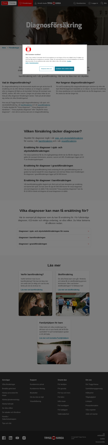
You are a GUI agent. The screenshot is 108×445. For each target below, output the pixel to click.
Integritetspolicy (33, 63)
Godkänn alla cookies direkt (64, 68)
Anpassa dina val (46, 68)
